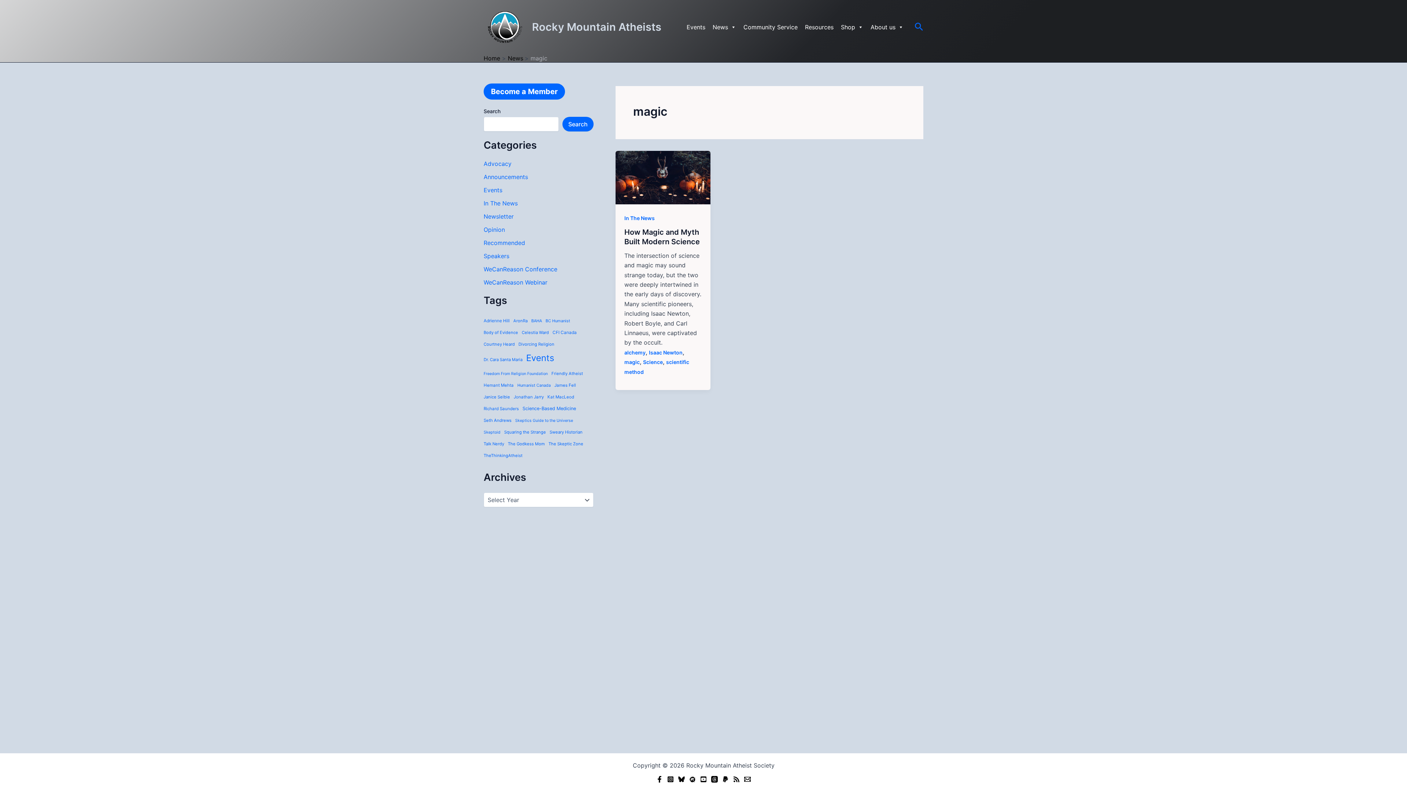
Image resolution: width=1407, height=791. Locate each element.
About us (883, 27)
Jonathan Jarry (529, 397)
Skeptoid (492, 432)
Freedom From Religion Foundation (516, 373)
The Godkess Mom (526, 443)
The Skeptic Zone (566, 443)
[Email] (747, 779)
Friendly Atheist (567, 373)
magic (632, 362)
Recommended (504, 242)
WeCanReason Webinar (515, 282)
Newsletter (499, 216)
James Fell (565, 385)
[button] (919, 27)
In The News (501, 203)
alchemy (635, 352)
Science (653, 362)
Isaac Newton (666, 352)
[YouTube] (703, 779)
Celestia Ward (535, 332)
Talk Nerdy (494, 443)
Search (492, 111)
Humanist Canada (534, 385)
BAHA (536, 320)
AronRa (520, 320)
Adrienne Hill (497, 320)
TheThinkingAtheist (503, 455)
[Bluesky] (681, 779)
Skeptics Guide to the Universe (544, 420)
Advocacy (498, 163)
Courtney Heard (499, 344)
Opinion (494, 229)
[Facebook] (659, 779)
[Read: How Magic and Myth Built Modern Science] (663, 177)
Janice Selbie (497, 397)
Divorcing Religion (536, 344)
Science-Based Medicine (549, 408)
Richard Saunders (501, 408)
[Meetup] (692, 779)
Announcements (506, 177)
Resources (819, 27)
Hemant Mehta (499, 385)
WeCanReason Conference (520, 269)
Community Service (770, 27)
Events (696, 27)
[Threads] (714, 779)
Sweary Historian (566, 432)
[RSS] (736, 779)
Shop (848, 27)
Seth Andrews (498, 420)
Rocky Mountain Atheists (596, 27)
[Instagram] (670, 779)
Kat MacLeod (560, 397)
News (720, 27)
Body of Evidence (501, 332)
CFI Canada (565, 332)
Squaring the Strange (525, 432)
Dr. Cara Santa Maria (503, 359)
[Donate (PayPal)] (725, 779)
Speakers (496, 256)
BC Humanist (558, 320)
